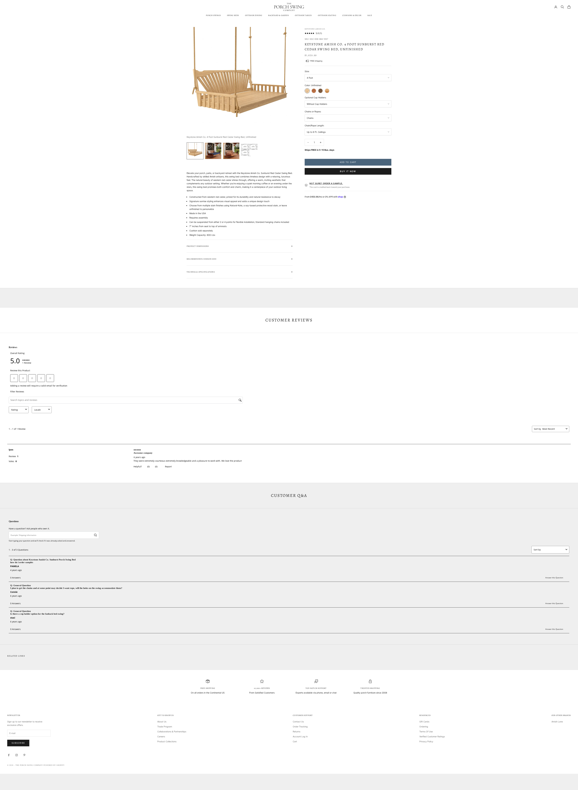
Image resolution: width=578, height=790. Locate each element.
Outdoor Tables (303, 15)
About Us (161, 721)
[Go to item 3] (231, 150)
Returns (296, 731)
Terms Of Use (426, 731)
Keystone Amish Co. (315, 29)
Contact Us (298, 721)
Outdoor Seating (327, 15)
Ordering (423, 726)
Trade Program (164, 726)
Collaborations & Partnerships (171, 731)
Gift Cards (424, 721)
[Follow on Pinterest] (24, 755)
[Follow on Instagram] (16, 755)
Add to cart (348, 162)
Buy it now (348, 171)
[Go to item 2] (213, 150)
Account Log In (300, 736)
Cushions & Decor (351, 15)
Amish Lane (557, 721)
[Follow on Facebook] (8, 755)
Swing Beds (233, 15)
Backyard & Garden (278, 15)
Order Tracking (300, 726)
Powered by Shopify (54, 765)
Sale (369, 15)
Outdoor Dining (253, 15)
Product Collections (166, 741)
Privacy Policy (426, 741)
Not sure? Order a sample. (326, 183)
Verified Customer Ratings (432, 736)
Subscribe (18, 743)
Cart (295, 741)
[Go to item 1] (195, 150)
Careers (161, 736)
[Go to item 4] (249, 150)
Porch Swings (213, 15)
